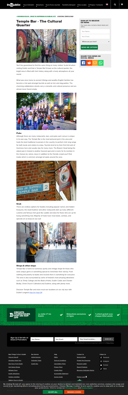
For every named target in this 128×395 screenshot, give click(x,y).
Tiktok (105, 369)
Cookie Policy (58, 370)
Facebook (106, 357)
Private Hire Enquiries (83, 360)
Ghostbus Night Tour (14, 360)
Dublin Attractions (14, 373)
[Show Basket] (123, 4)
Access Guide (58, 377)
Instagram (106, 361)
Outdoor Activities (14, 377)
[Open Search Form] (115, 4)
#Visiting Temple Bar (65, 16)
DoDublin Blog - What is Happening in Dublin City (36, 16)
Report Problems (82, 367)
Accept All (52, 392)
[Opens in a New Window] (89, 65)
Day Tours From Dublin (15, 364)
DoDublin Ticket (36, 360)
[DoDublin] (14, 1)
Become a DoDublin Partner (85, 370)
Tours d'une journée (53, 5)
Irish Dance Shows (14, 367)
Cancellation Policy (60, 364)
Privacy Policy (58, 367)
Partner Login (81, 377)
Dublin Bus (34, 364)
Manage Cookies (74, 392)
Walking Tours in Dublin (15, 380)
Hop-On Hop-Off (35, 293)
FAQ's (56, 357)
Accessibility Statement (61, 373)
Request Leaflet (82, 364)
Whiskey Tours (13, 370)
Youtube (105, 365)
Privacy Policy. (110, 343)
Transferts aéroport (68, 5)
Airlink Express (35, 357)
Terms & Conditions (60, 360)
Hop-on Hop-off (13, 357)
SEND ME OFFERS (89, 47)
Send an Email (81, 357)
